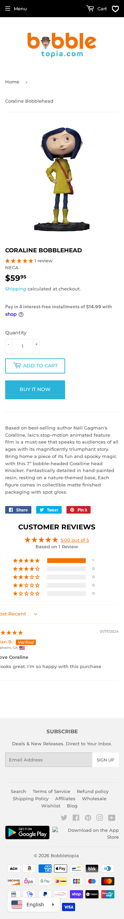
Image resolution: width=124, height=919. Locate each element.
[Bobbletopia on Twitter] (64, 819)
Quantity (16, 333)
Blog (72, 805)
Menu (20, 8)
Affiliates (65, 798)
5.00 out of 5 (75, 540)
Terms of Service (51, 791)
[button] (19, 260)
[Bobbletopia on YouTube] (111, 819)
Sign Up (105, 759)
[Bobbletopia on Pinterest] (88, 819)
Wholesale (94, 798)
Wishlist (50, 805)
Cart (101, 8)
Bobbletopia (65, 855)
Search (18, 791)
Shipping (15, 288)
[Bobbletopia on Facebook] (76, 819)
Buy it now (35, 389)
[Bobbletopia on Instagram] (99, 819)
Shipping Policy (31, 798)
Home (12, 81)
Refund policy (92, 791)
